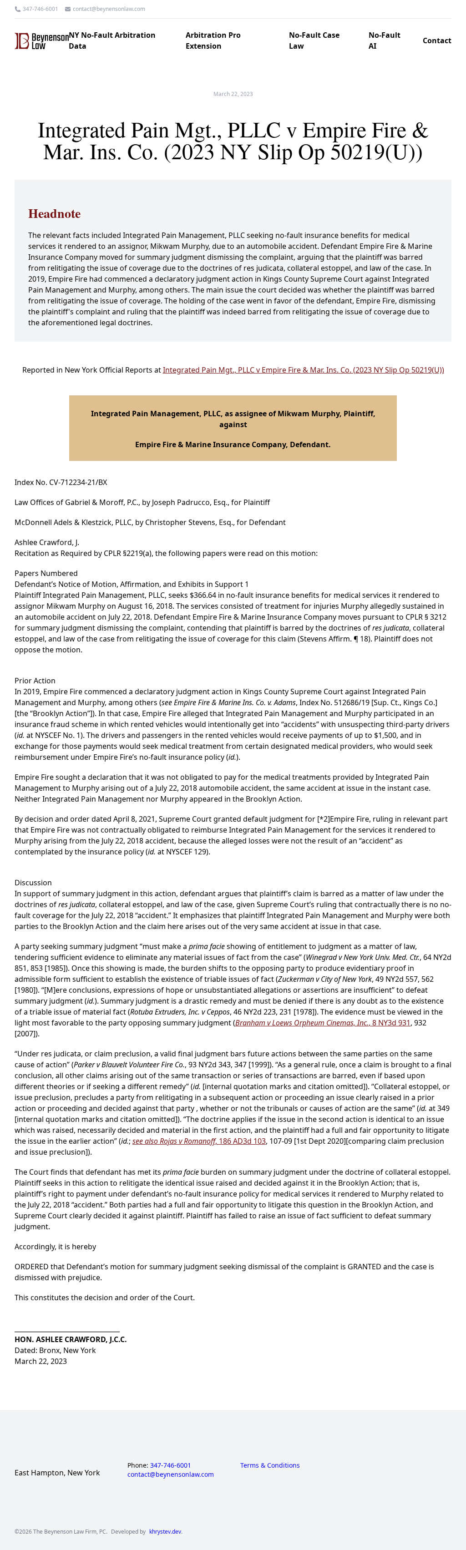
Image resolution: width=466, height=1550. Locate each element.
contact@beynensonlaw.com (109, 9)
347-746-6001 (40, 9)
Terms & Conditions (270, 1465)
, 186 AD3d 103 (199, 1141)
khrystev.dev (165, 1531)
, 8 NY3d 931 (322, 1023)
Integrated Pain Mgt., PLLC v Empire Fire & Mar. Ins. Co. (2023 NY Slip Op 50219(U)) (303, 370)
